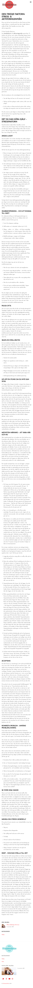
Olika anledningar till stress (13, 924)
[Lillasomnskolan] (9, 9)
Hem (3, 961)
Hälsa (3, 934)
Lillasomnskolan (6, 983)
